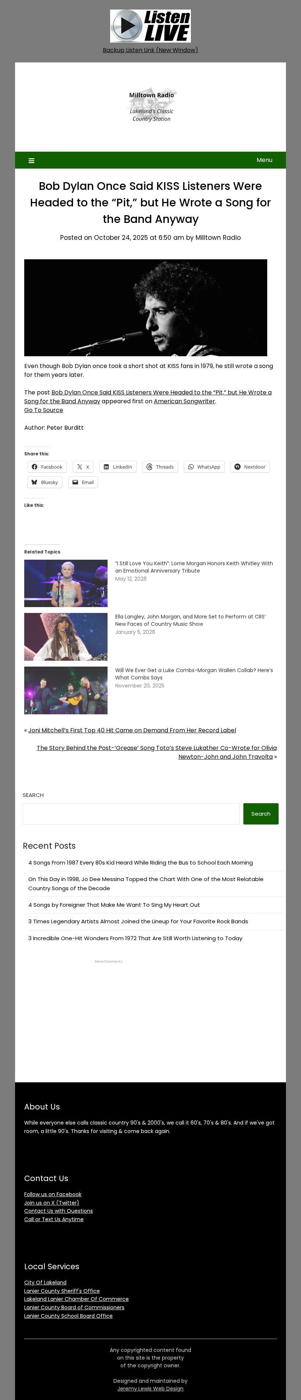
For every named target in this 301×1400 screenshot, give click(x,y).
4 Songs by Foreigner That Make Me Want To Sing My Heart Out (114, 905)
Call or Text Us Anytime (54, 1219)
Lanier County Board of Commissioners (74, 1307)
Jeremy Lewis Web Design (150, 1388)
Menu (264, 160)
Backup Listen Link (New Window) (150, 50)
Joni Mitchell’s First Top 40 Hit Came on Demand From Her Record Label (132, 730)
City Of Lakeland (45, 1282)
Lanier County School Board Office (68, 1316)
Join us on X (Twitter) (51, 1202)
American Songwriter (184, 401)
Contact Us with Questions (58, 1211)
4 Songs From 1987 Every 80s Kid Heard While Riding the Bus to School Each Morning (140, 862)
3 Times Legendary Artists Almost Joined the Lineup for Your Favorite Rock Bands (138, 921)
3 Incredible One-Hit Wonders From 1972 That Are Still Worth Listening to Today (135, 938)
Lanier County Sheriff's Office (62, 1291)
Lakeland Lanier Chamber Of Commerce (76, 1299)
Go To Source (43, 410)
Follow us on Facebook (52, 1194)
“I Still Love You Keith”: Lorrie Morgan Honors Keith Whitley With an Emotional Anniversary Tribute (194, 567)
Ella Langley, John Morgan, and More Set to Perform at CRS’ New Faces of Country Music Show (190, 620)
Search (33, 795)
